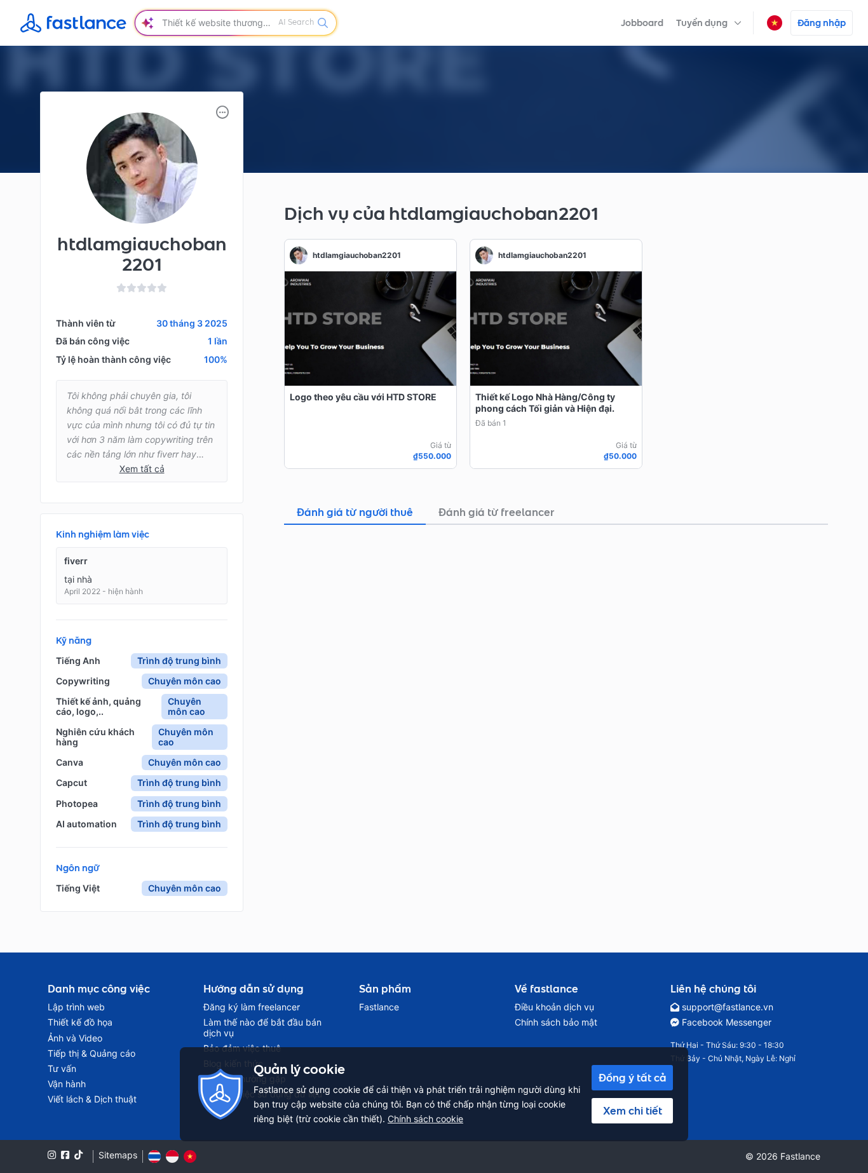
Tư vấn (62, 1069)
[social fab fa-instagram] (52, 1154)
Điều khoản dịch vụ (554, 1007)
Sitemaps (117, 1155)
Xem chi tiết (632, 1110)
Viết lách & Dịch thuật (92, 1099)
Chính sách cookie (425, 1118)
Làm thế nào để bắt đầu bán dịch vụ (262, 1027)
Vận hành (67, 1084)
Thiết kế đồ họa (80, 1022)
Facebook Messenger (726, 1022)
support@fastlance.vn (727, 1007)
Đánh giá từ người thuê (355, 512)
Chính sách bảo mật (556, 1022)
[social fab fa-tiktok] (78, 1154)
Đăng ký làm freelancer (251, 1007)
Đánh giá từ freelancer (496, 512)
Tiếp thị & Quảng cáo (91, 1053)
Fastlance (379, 1007)
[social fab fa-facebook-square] (65, 1154)
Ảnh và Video (75, 1038)
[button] (709, 23)
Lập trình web (76, 1007)
